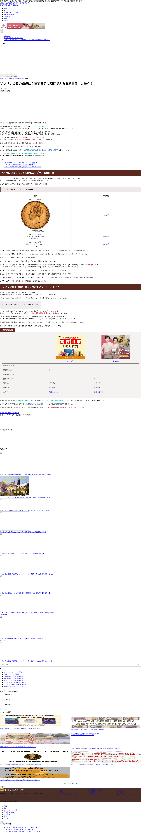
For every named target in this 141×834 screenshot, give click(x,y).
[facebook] (14, 58)
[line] (100, 58)
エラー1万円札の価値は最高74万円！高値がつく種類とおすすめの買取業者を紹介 (92, 764)
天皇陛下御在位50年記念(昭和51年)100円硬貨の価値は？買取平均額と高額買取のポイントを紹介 (96, 748)
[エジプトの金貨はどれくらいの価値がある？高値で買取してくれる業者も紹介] (35, 773)
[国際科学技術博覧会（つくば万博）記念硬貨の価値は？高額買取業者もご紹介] (30, 721)
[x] (43, 58)
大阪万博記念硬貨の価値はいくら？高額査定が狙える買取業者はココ (18, 747)
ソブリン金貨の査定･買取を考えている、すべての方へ (22, 167)
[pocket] (14, 73)
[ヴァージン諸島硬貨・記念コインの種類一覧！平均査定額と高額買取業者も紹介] (35, 757)
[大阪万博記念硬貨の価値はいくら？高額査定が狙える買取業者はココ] (35, 739)
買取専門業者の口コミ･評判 (13, 686)
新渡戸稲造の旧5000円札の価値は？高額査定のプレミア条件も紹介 (88, 729)
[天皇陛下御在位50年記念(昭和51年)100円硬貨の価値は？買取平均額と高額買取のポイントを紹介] (106, 740)
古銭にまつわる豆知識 (11, 674)
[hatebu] (72, 58)
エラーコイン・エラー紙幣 (13, 672)
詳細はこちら (53, 392)
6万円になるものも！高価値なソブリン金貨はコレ (21, 163)
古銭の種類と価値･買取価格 (13, 676)
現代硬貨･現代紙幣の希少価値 (14, 682)
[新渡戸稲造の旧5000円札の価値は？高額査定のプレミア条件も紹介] (106, 723)
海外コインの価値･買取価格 (9, 78)
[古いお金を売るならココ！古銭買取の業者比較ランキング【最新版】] (15, 5)
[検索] (139, 664)
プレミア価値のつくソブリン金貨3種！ (21, 165)
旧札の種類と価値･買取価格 (13, 678)
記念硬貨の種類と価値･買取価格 (15, 684)
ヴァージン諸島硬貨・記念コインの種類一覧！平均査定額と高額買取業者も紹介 (20, 764)
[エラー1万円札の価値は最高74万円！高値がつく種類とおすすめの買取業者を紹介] (106, 757)
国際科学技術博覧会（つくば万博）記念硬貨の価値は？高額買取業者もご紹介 (20, 729)
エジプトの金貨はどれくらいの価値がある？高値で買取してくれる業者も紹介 (20, 780)
